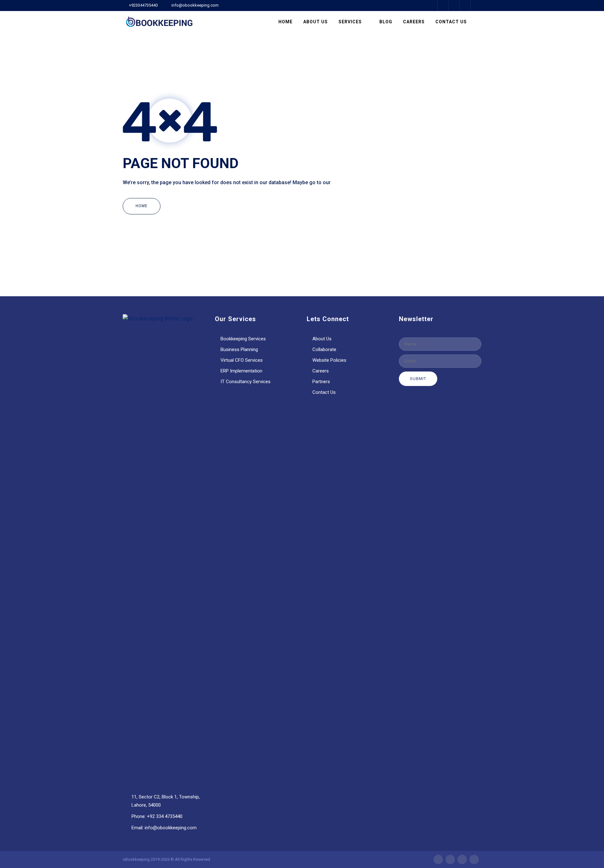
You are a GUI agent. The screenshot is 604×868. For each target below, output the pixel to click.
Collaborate (324, 349)
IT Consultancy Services (246, 381)
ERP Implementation (241, 371)
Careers (414, 21)
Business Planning (239, 349)
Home (285, 21)
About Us (315, 21)
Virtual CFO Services (242, 360)
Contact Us (451, 21)
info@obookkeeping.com (195, 5)
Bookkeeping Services (243, 339)
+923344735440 (143, 5)
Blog (385, 21)
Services (350, 21)
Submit (418, 378)
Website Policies (329, 360)
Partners (321, 381)
